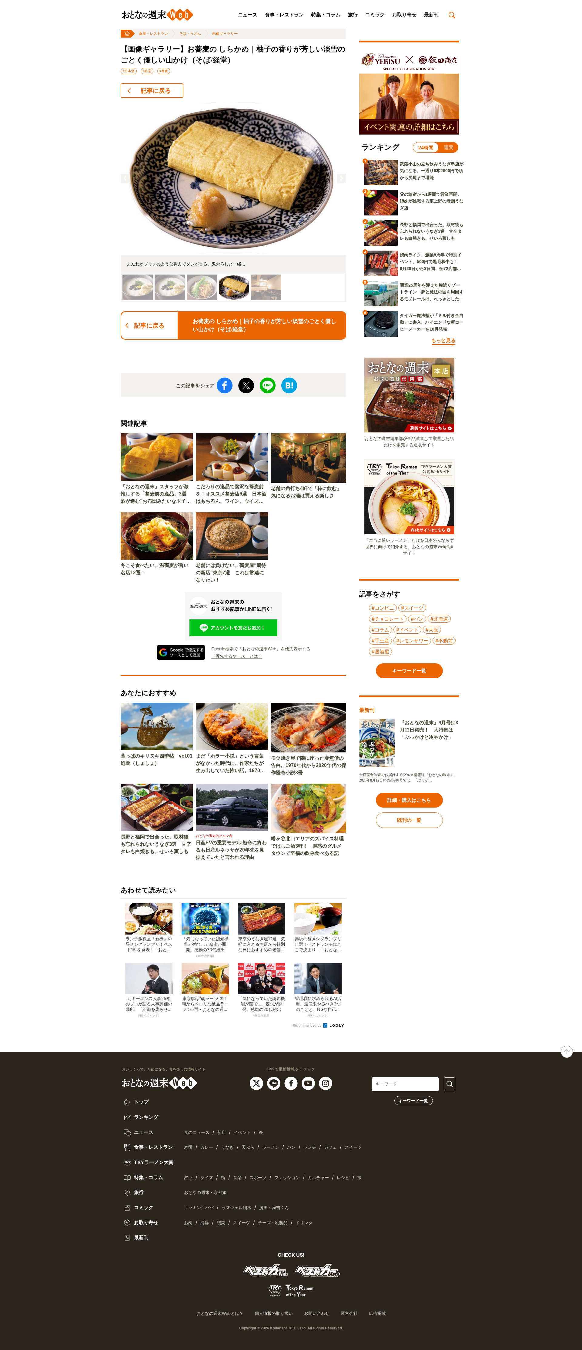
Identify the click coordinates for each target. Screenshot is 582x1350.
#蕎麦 (163, 71)
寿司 (188, 1147)
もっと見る (443, 340)
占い (188, 1177)
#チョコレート (388, 619)
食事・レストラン (284, 14)
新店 (221, 1132)
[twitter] (257, 1083)
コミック (375, 14)
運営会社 (349, 1313)
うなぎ (227, 1147)
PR (261, 1132)
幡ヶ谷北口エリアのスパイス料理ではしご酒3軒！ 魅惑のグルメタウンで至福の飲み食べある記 (307, 846)
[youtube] (309, 1083)
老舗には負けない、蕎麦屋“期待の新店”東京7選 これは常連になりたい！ (231, 572)
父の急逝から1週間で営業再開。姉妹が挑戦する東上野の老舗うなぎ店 (431, 201)
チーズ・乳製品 (273, 1223)
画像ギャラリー (225, 34)
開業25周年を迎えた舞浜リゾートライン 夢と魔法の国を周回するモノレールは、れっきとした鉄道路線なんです (431, 292)
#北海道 (439, 619)
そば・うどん (190, 34)
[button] (125, 178)
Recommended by (307, 1025)
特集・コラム (325, 14)
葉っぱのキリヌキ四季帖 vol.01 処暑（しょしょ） (156, 759)
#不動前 (444, 641)
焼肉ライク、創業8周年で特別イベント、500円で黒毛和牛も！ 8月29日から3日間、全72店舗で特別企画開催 (431, 262)
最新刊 (431, 14)
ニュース (247, 14)
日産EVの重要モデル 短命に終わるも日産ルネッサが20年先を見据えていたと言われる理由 (231, 850)
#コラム (380, 630)
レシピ (343, 1177)
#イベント (407, 630)
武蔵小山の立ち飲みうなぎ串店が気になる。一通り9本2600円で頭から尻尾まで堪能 (431, 171)
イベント (242, 1132)
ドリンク (304, 1223)
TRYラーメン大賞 (153, 1162)
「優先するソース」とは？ (236, 655)
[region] (233, 202)
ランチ (309, 1147)
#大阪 (432, 630)
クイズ (206, 1177)
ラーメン (270, 1147)
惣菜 (221, 1223)
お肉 (188, 1223)
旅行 (353, 14)
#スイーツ (412, 608)
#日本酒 (129, 71)
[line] (274, 1083)
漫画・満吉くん (274, 1207)
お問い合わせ (316, 1313)
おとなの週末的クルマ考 (214, 836)
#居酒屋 (380, 651)
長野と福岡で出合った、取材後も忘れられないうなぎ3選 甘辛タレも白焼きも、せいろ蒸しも (156, 844)
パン (291, 1147)
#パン (417, 619)
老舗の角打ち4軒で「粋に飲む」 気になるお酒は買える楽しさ (308, 492)
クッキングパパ (199, 1207)
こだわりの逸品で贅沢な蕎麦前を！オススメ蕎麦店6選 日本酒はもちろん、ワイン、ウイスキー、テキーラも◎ (231, 494)
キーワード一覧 (413, 1100)
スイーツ (353, 1147)
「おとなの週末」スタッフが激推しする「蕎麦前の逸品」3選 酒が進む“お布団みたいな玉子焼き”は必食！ (156, 494)
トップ (141, 1102)
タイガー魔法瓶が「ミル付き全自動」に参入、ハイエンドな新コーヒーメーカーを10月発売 (431, 322)
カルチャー (318, 1177)
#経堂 (147, 71)
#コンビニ (383, 608)
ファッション (287, 1177)
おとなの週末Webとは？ (219, 1313)
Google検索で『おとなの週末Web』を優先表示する (260, 648)
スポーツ (257, 1177)
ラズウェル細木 (236, 1207)
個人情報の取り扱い (274, 1313)
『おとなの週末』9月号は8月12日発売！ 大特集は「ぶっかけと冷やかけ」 (429, 730)
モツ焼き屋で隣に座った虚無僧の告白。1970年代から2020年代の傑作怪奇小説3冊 (308, 765)
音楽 (237, 1177)
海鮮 (204, 1223)
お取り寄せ (404, 14)
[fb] (291, 1083)
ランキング (145, 1117)
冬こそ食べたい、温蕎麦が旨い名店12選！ (155, 569)
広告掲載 (377, 1313)
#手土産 (380, 641)
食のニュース (196, 1132)
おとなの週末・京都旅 (205, 1192)
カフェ (330, 1147)
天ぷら (248, 1147)
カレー (206, 1147)
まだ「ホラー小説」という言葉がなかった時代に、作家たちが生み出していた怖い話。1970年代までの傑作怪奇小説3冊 (230, 763)
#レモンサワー (412, 641)
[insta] (325, 1083)
